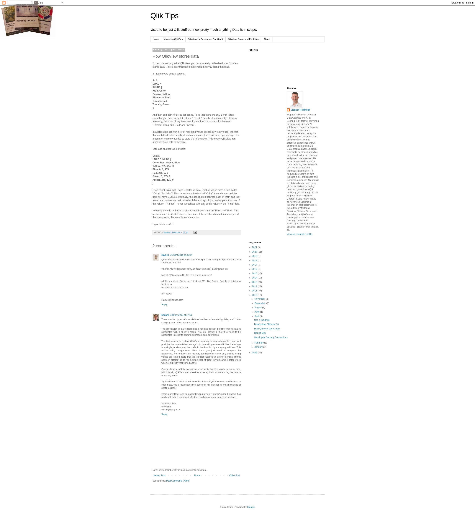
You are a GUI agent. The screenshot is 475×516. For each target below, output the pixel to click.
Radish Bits (260, 333)
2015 (255, 273)
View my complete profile (299, 234)
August (258, 307)
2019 (255, 256)
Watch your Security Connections (271, 337)
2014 (255, 277)
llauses (165, 255)
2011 (255, 290)
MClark (165, 315)
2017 (255, 264)
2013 (255, 282)
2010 (255, 295)
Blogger (251, 507)
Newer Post (159, 475)
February (259, 342)
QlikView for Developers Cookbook (205, 39)
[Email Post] (195, 232)
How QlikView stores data (267, 328)
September (260, 303)
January (259, 347)
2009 (255, 352)
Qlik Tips (164, 15)
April (257, 316)
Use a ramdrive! (262, 320)
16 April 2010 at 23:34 (181, 255)
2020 (255, 251)
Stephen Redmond (300, 110)
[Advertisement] (267, 105)
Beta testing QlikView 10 (266, 324)
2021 (255, 247)
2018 (255, 260)
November (260, 299)
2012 (255, 286)
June (257, 312)
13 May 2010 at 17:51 (181, 315)
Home (156, 39)
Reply (164, 304)
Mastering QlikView (173, 39)
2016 (255, 269)
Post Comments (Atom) (177, 481)
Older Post (234, 475)
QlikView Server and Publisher (243, 39)
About (267, 39)
